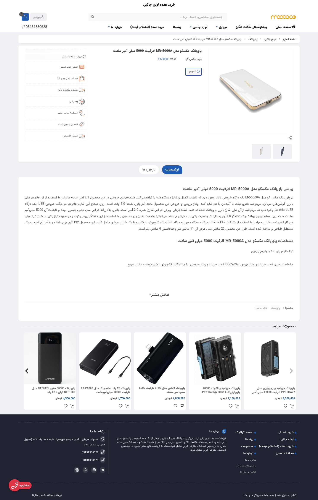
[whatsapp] (84, 470)
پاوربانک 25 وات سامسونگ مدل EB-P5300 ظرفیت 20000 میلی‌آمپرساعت (105, 390)
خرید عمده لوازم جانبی (159, 4)
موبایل (223, 27)
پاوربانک (253, 39)
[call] (75, 470)
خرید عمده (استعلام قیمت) (147, 27)
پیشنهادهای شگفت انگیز (251, 27)
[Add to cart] (292, 406)
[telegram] (101, 470)
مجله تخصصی (285, 453)
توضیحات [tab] (172, 169)
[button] (291, 371)
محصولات (247, 446)
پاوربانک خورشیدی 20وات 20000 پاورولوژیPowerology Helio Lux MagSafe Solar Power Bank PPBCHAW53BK (221, 390)
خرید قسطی (286, 432)
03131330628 (36, 27)
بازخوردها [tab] (148, 169)
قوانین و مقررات (247, 472)
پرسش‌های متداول (246, 466)
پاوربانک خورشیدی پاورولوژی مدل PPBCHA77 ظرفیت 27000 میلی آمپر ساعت (273, 390)
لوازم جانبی (200, 27)
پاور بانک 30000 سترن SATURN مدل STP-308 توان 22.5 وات (53, 390)
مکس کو (191, 59)
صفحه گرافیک (244, 432)
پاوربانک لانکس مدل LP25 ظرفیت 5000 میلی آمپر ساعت (162, 390)
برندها (177, 27)
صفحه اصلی (284, 27)
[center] (92, 17)
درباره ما (116, 27)
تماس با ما (250, 460)
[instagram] (93, 470)
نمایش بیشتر (160, 294)
